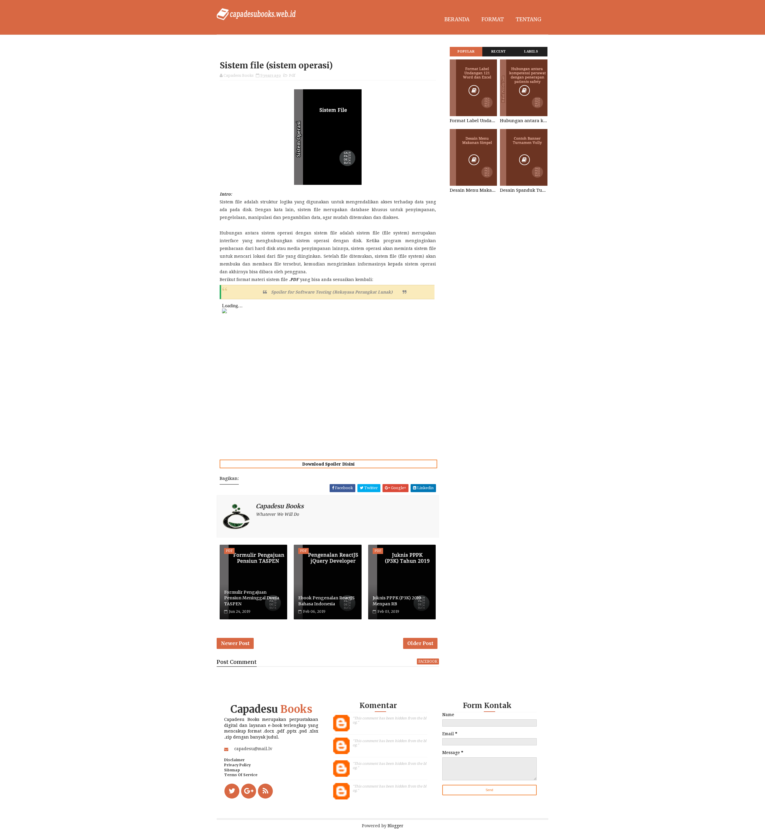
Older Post (420, 643)
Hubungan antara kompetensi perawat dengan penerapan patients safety (523, 120)
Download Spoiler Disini (328, 464)
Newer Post (235, 643)
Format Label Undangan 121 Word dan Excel (473, 120)
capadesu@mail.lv (253, 748)
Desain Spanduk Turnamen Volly (523, 190)
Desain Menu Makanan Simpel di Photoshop (473, 190)
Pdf (292, 75)
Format (492, 19)
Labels (531, 51)
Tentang (528, 19)
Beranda (456, 19)
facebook (427, 661)
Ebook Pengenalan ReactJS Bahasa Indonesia (326, 601)
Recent (498, 51)
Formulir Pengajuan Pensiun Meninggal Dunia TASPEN (251, 598)
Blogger (395, 825)
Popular (466, 51)
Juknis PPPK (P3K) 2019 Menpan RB (397, 601)
